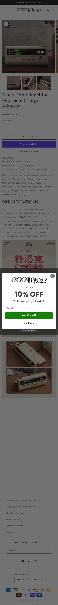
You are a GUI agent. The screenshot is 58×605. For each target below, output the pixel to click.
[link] (29, 280)
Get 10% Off (29, 315)
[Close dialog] (53, 276)
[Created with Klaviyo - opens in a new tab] (29, 330)
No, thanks (29, 323)
